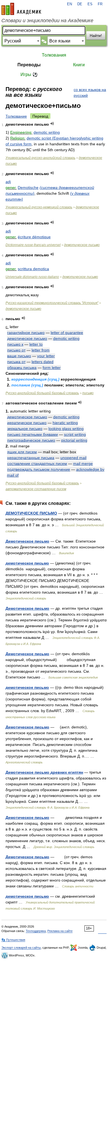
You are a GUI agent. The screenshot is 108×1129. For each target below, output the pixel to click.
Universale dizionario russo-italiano (32, 277)
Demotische (28, 187)
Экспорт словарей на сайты (21, 947)
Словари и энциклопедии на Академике (47, 20)
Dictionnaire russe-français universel (33, 245)
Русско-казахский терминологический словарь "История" (52, 303)
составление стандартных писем (37, 463)
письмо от (16, 350)
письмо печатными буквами (32, 434)
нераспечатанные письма (30, 457)
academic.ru (21, 9)
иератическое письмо (27, 423)
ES (90, 4)
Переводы (29, 64)
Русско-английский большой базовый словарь (42, 393)
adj (8, 181)
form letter (52, 367)
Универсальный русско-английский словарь (40, 158)
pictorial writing (74, 440)
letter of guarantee (67, 332)
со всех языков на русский (90, 92)
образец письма (22, 367)
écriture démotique (34, 237)
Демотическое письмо (27, 541)
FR (100, 4)
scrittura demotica (33, 269)
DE (79, 4)
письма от (16, 362)
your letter (46, 356)
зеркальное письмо (24, 428)
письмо (88, 393)
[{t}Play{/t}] (52, 123)
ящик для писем (22, 452)
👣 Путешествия (13, 939)
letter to (36, 344)
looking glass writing (66, 428)
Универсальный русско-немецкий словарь (39, 207)
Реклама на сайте (60, 931)
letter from (41, 350)
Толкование (16, 116)
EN (69, 4)
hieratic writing (65, 423)
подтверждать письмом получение (38, 469)
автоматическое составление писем (36, 489)
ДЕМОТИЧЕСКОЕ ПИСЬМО (31, 513)
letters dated (42, 362)
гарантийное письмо (26, 332)
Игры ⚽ (29, 74)
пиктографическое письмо (31, 440)
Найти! (96, 35)
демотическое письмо (82, 245)
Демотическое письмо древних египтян (44, 772)
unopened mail (73, 457)
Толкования (54, 55)
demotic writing (47, 132)
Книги (79, 64)
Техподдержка (36, 931)
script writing (75, 434)
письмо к (15, 344)
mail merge (83, 463)
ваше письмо (19, 356)
